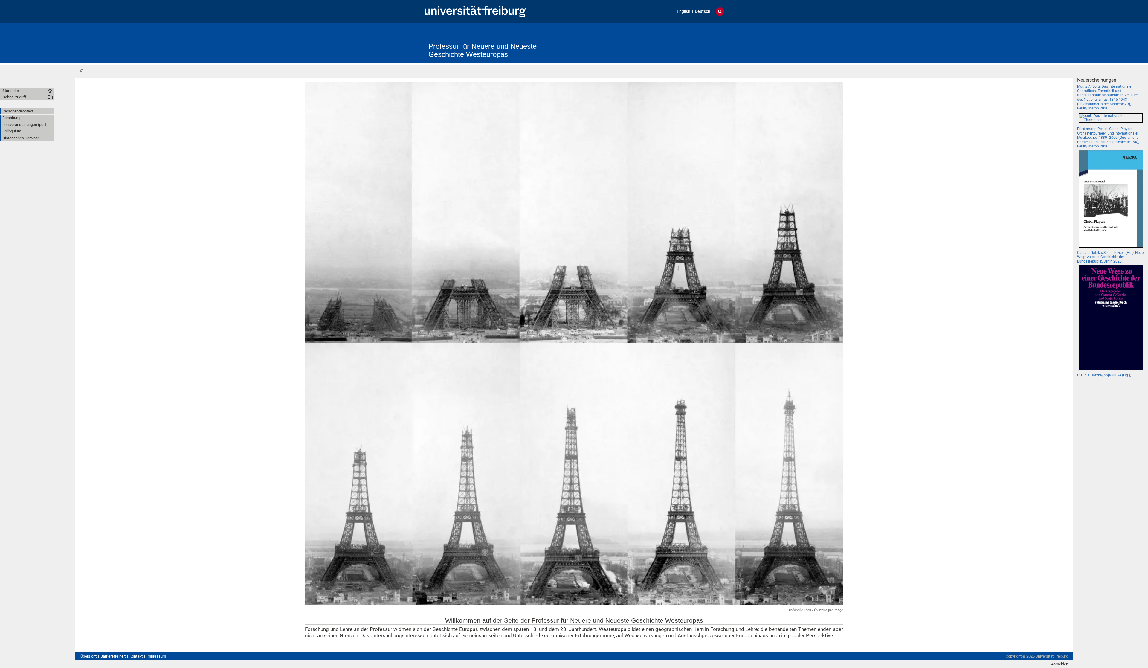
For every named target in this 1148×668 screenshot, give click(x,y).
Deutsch (702, 11)
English (683, 11)
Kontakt (136, 656)
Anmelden (1059, 664)
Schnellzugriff (14, 97)
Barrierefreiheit (113, 656)
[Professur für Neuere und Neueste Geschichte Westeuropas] (602, 40)
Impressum (156, 656)
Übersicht (88, 656)
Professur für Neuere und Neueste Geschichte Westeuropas (482, 50)
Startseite (81, 70)
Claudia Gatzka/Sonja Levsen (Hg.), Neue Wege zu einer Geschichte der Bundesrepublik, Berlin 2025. (1110, 257)
